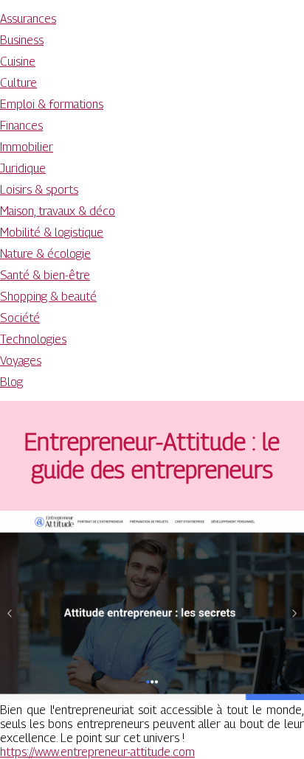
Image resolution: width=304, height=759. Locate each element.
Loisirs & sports (39, 190)
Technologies (33, 339)
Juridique (23, 168)
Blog (11, 382)
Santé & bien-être (45, 275)
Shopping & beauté (48, 297)
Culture (18, 83)
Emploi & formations (51, 104)
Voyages (20, 361)
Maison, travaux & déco (57, 211)
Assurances (28, 19)
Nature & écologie (45, 254)
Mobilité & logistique (51, 232)
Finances (21, 126)
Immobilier (26, 147)
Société (20, 318)
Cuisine (17, 62)
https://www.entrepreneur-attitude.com (97, 752)
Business (22, 40)
